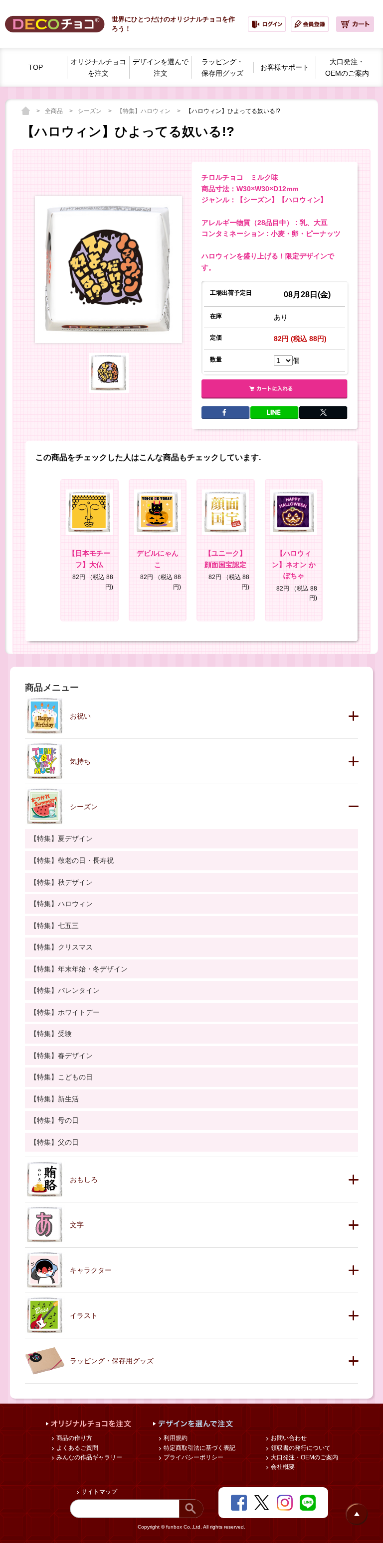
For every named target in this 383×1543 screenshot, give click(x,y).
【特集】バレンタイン (65, 990)
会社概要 (282, 1466)
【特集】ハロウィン (144, 111)
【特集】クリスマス (61, 947)
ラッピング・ (222, 67)
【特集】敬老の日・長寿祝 (72, 860)
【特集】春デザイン (61, 1056)
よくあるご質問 (76, 1447)
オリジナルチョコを (98, 67)
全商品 (54, 111)
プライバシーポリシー (192, 1457)
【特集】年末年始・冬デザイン (79, 969)
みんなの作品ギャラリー (88, 1457)
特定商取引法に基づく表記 (198, 1447)
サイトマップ (98, 1491)
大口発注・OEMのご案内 (303, 1457)
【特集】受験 (51, 1034)
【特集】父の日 (54, 1142)
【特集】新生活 (54, 1099)
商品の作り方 (73, 1437)
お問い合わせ (288, 1437)
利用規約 (175, 1437)
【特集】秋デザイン (61, 882)
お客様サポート (284, 67)
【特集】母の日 (54, 1120)
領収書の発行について (300, 1447)
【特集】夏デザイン (61, 838)
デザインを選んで (161, 67)
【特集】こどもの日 (61, 1077)
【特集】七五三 (54, 926)
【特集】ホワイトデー (65, 1012)
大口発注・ (347, 67)
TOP (35, 67)
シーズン (90, 111)
